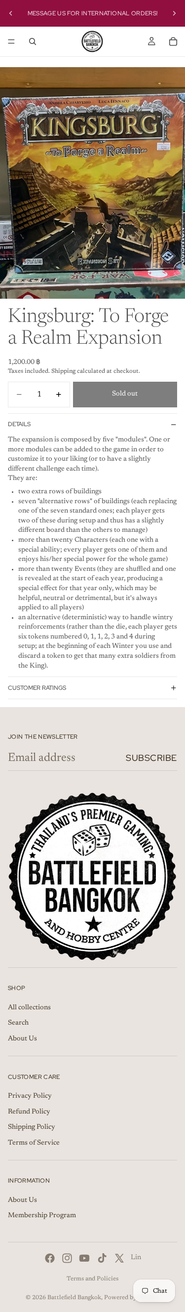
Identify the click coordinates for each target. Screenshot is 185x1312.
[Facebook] (50, 1258)
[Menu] (11, 41)
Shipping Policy (31, 1127)
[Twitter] (119, 1258)
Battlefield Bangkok (74, 1298)
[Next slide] (174, 13)
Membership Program (42, 1216)
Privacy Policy (30, 1096)
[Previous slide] (11, 13)
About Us (22, 1038)
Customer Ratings (37, 688)
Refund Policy (29, 1112)
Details (19, 424)
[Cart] (173, 41)
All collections (29, 1007)
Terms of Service (34, 1143)
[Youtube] (84, 1258)
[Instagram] (67, 1258)
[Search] (32, 41)
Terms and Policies (92, 1279)
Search (18, 1023)
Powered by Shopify (132, 1298)
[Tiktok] (102, 1258)
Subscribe (151, 757)
